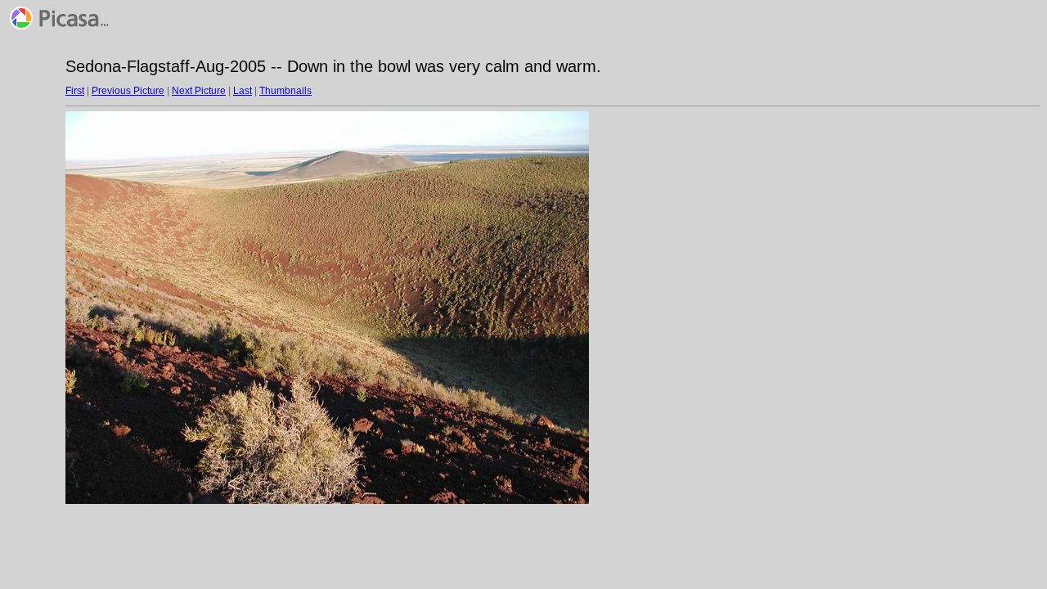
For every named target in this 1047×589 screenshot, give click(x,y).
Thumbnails (285, 91)
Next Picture (199, 91)
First (74, 91)
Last (242, 91)
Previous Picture (128, 91)
